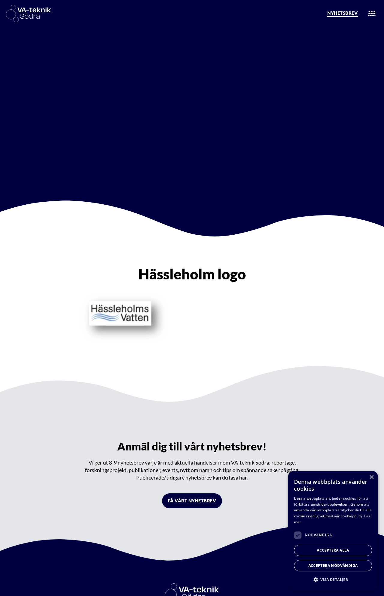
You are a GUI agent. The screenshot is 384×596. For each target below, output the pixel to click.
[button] (333, 579)
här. (243, 477)
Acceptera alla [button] (333, 550)
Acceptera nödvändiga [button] (333, 565)
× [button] (371, 477)
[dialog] (333, 530)
